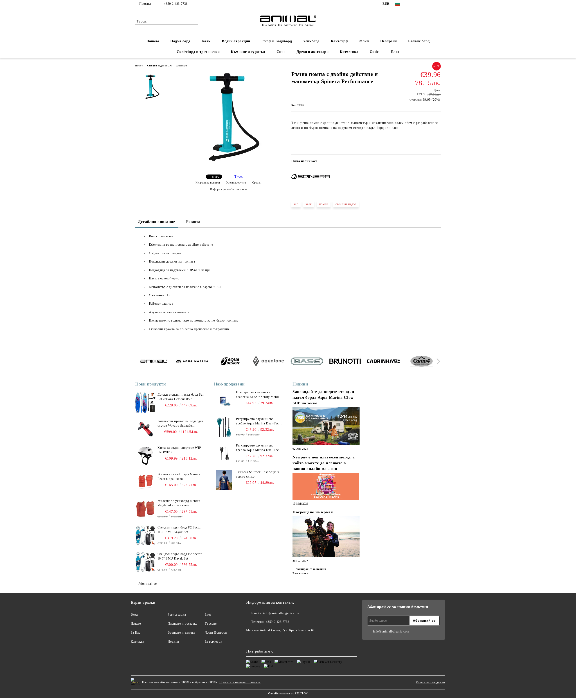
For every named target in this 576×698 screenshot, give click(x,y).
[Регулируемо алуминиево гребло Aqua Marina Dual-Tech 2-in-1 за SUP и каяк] (224, 427)
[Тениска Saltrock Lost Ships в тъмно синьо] (224, 480)
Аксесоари (181, 65)
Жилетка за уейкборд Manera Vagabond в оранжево (179, 503)
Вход (134, 614)
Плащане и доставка (182, 623)
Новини (173, 641)
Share (215, 176)
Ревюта (193, 221)
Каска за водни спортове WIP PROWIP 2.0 (179, 450)
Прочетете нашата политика (240, 682)
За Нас (135, 632)
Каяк (206, 41)
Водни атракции (236, 41)
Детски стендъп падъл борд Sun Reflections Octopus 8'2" (181, 397)
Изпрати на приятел (208, 182)
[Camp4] (421, 362)
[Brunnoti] (345, 362)
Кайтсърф (339, 41)
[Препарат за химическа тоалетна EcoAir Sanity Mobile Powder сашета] (224, 400)
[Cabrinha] (383, 362)
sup (296, 204)
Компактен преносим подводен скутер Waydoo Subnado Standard (180, 423)
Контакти (137, 641)
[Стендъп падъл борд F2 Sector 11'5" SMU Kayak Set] (145, 535)
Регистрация (177, 614)
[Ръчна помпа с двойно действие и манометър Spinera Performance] (227, 167)
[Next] (437, 361)
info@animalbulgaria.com (281, 613)
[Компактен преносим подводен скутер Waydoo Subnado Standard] (145, 429)
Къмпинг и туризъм (248, 52)
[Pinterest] (438, 3)
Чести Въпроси (216, 632)
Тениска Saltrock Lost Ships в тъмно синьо (257, 474)
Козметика (349, 52)
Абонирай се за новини (311, 569)
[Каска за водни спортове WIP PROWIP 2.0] (145, 456)
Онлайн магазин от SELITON (288, 693)
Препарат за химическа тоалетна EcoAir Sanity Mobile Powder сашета (258, 395)
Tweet (238, 176)
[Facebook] (411, 3)
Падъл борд (180, 41)
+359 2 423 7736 (175, 3)
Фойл (364, 41)
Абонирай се (147, 583)
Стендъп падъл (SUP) (159, 65)
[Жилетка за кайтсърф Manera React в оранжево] (145, 482)
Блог (395, 52)
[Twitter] (418, 3)
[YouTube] (431, 3)
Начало (152, 41)
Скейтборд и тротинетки (198, 52)
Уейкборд (311, 41)
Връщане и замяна (181, 632)
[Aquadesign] (230, 362)
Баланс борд (419, 41)
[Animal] (153, 362)
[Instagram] (424, 3)
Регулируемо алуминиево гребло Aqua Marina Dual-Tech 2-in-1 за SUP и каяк (258, 421)
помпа (323, 204)
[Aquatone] (268, 362)
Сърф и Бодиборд (276, 41)
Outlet (375, 52)
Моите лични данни (430, 682)
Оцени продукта (236, 182)
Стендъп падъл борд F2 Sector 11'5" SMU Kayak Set (180, 530)
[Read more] (326, 426)
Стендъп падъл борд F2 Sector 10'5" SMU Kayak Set (180, 556)
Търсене (211, 623)
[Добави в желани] (437, 162)
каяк (309, 204)
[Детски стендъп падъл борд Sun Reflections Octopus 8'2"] (145, 402)
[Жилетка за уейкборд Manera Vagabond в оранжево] (145, 509)
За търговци (214, 641)
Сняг (281, 52)
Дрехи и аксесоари (313, 52)
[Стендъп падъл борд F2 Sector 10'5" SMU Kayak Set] (145, 562)
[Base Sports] (306, 362)
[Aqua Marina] (192, 362)
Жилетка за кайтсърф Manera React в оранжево (179, 476)
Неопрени (388, 41)
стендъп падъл (346, 204)
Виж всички (300, 573)
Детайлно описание (156, 221)
